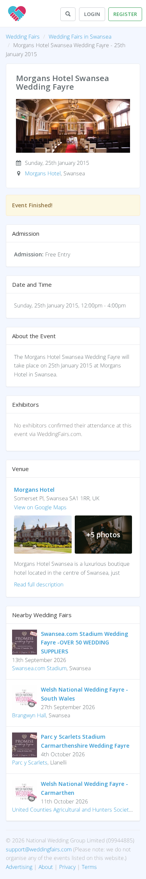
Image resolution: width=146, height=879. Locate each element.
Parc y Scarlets (29, 762)
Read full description (38, 584)
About (46, 866)
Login (92, 14)
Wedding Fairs (23, 36)
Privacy (67, 866)
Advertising (19, 866)
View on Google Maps (40, 507)
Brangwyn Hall (29, 715)
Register (125, 14)
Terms (89, 866)
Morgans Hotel (43, 173)
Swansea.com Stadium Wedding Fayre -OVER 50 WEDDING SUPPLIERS (84, 642)
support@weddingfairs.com (39, 849)
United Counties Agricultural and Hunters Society (71, 809)
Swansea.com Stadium (39, 668)
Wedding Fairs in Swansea (80, 36)
